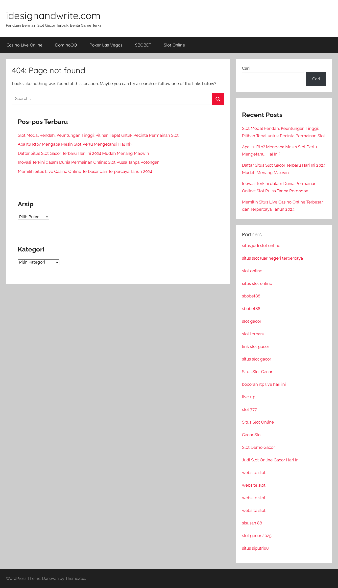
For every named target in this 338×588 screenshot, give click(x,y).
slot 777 (249, 409)
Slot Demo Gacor (258, 447)
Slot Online (174, 44)
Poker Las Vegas (106, 44)
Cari (246, 68)
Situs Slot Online (258, 422)
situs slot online (257, 283)
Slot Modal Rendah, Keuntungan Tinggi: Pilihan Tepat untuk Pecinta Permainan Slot (98, 135)
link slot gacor (255, 346)
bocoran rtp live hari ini (264, 384)
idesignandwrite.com (53, 15)
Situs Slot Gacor (257, 371)
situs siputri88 (255, 548)
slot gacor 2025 (256, 535)
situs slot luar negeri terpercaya (272, 258)
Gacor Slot (252, 434)
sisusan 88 (252, 522)
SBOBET (143, 44)
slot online (252, 270)
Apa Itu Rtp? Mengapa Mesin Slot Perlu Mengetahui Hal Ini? (75, 144)
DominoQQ (66, 44)
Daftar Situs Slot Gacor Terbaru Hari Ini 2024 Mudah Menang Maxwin (83, 153)
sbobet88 (251, 296)
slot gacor (251, 321)
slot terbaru (253, 333)
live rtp (248, 396)
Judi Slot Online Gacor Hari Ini (270, 459)
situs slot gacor (256, 359)
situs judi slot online (261, 245)
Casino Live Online (24, 44)
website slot (254, 472)
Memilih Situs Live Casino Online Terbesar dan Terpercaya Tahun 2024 (85, 171)
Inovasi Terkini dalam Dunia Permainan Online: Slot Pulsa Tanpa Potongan (89, 162)
